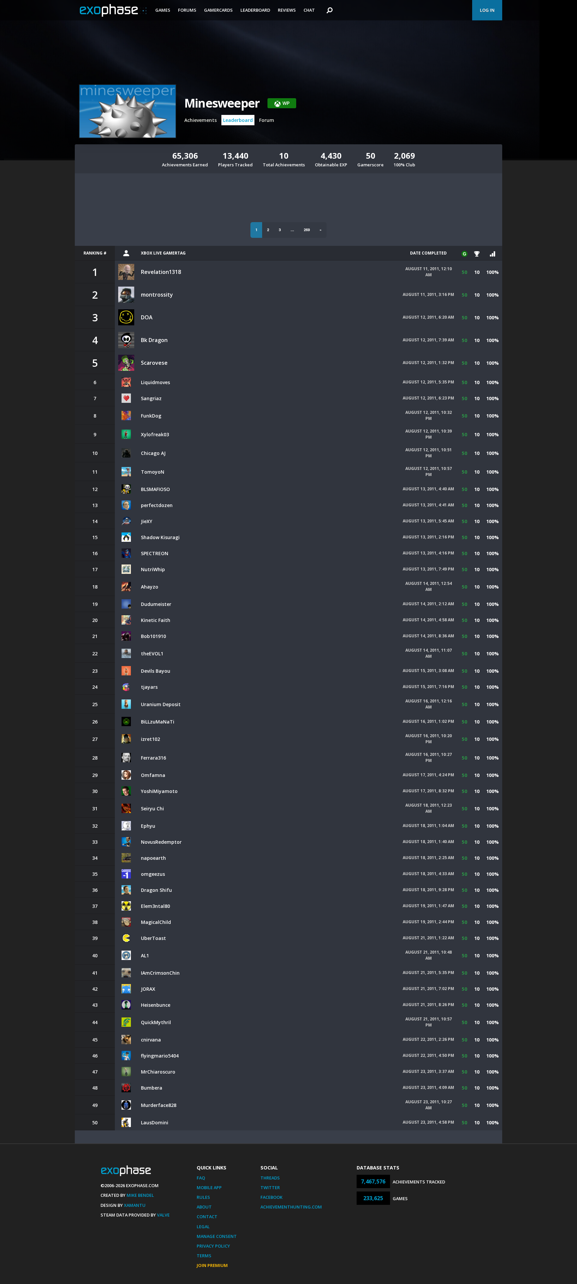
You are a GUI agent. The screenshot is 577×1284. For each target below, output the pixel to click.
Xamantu (135, 1205)
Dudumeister (156, 604)
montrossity (157, 294)
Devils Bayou (155, 671)
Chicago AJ (153, 453)
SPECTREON (154, 553)
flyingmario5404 (160, 1056)
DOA (147, 317)
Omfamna (153, 775)
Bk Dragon (154, 340)
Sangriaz (151, 398)
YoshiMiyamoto (159, 791)
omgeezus (153, 874)
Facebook (271, 1197)
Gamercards (218, 10)
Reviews (287, 10)
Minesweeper (221, 103)
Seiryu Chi (152, 808)
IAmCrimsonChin (160, 973)
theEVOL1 (152, 653)
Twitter (270, 1187)
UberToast (153, 938)
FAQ (201, 1178)
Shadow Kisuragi (160, 537)
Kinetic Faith (155, 620)
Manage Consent (217, 1236)
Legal (203, 1227)
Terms (204, 1256)
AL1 (145, 955)
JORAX (148, 989)
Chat (309, 10)
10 (476, 272)
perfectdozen (157, 505)
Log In (487, 10)
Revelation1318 (161, 272)
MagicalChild (156, 922)
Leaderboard (255, 10)
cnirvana (151, 1039)
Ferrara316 (153, 758)
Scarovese (154, 362)
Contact (207, 1217)
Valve (163, 1215)
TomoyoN (152, 472)
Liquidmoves (155, 382)
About (204, 1207)
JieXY (146, 521)
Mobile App (209, 1187)
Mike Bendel (140, 1195)
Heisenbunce (155, 1005)
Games (162, 10)
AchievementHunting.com (291, 1207)
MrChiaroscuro (158, 1072)
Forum (266, 120)
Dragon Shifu (156, 890)
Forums (187, 10)
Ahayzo (149, 587)
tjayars (149, 687)
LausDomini (154, 1122)
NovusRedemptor (161, 842)
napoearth (153, 858)
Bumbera (151, 1088)
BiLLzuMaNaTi (157, 721)
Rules (203, 1197)
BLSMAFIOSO (155, 489)
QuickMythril (156, 1022)
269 (307, 229)
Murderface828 (158, 1105)
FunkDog (151, 416)
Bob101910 (153, 636)
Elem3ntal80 (155, 906)
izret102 (150, 739)
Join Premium (212, 1265)
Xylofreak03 (155, 434)
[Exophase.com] (113, 10)
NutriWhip (153, 569)
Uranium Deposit (161, 704)
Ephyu (148, 826)
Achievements (200, 120)
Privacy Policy (213, 1246)
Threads (270, 1178)
